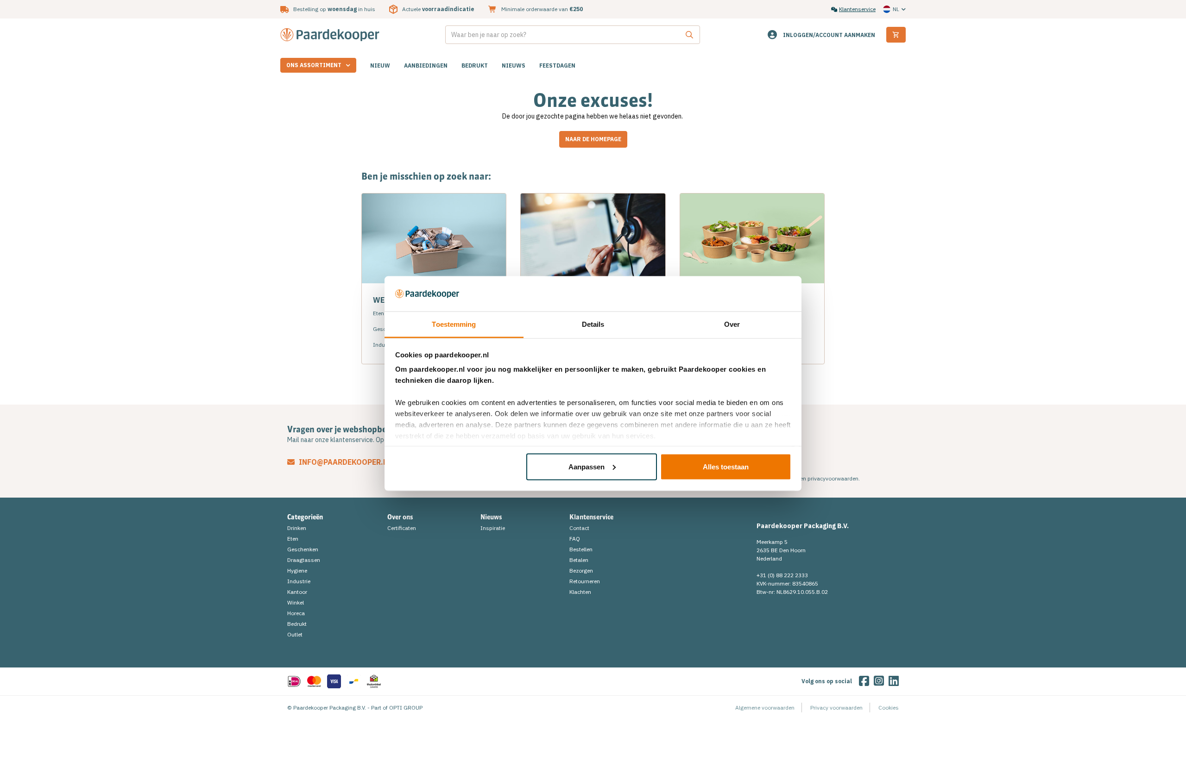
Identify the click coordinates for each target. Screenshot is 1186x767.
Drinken (296, 527)
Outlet (295, 634)
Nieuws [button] (491, 517)
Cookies (888, 707)
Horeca (296, 613)
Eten (292, 538)
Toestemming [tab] (454, 324)
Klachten (580, 591)
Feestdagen (557, 65)
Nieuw (380, 65)
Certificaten (401, 527)
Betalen (578, 559)
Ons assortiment (313, 65)
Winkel (295, 602)
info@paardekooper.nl (344, 462)
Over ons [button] (400, 517)
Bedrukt (474, 65)
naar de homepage (593, 139)
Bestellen (581, 549)
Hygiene (297, 570)
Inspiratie (492, 527)
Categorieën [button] (305, 517)
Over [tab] (732, 324)
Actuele (438, 9)
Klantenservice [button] (591, 517)
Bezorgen (581, 570)
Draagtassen (303, 559)
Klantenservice (857, 9)
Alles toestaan (726, 466)
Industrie (298, 581)
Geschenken (302, 549)
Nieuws (513, 65)
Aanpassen (586, 466)
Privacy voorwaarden (836, 707)
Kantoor (297, 591)
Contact (579, 527)
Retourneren (584, 581)
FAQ (574, 538)
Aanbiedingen (426, 65)
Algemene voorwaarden (765, 707)
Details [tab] (593, 324)
